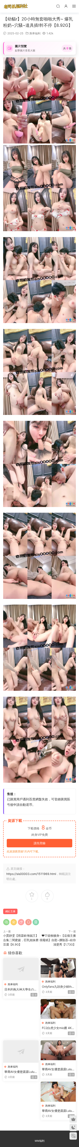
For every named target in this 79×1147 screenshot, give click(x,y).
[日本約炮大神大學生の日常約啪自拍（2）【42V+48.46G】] (21, 969)
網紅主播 (10, 911)
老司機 (15, 6)
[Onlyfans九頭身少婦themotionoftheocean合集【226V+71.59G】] (58, 968)
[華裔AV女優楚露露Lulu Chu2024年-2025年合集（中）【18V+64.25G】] (58, 1050)
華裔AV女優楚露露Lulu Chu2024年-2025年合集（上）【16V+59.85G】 (19, 1072)
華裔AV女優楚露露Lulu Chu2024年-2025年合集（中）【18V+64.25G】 (57, 1069)
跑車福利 (34, 33)
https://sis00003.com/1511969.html (31, 874)
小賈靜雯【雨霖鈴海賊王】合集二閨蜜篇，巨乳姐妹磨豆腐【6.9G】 (21, 940)
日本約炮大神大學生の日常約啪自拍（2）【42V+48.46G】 (20, 989)
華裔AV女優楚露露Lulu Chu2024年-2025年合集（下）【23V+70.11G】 (57, 1111)
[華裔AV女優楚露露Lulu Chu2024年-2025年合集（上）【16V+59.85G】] (21, 1051)
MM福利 (39, 1140)
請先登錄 (40, 843)
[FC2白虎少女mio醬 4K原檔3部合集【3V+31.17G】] (58, 1009)
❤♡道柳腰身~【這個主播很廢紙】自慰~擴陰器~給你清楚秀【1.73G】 (58, 940)
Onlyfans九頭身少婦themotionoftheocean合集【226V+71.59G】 (57, 987)
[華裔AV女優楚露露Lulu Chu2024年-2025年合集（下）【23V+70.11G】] (58, 1091)
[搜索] (58, 6)
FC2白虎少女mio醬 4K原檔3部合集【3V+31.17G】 (58, 1028)
